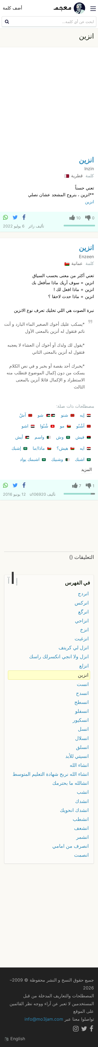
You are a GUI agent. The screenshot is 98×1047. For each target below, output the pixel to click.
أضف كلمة (12, 8)
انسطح (81, 702)
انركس (82, 603)
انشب (83, 792)
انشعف (81, 828)
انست (83, 684)
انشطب (81, 819)
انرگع (83, 612)
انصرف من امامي (70, 846)
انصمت (81, 855)
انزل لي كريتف (74, 647)
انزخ (84, 629)
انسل (83, 729)
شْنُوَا (45, 426)
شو (41, 415)
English (17, 1038)
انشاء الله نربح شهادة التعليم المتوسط (51, 774)
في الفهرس (77, 582)
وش (60, 437)
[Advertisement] (49, 103)
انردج (83, 593)
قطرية (76, 175)
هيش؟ (63, 448)
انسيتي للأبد (77, 756)
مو (63, 426)
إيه (83, 415)
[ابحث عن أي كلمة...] (6, 21)
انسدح (82, 693)
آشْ (23, 415)
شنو (65, 415)
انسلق (82, 747)
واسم (40, 437)
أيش (19, 437)
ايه (83, 448)
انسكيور (81, 720)
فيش (80, 437)
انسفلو (82, 711)
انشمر (82, 837)
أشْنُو (81, 426)
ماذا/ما (39, 448)
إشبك (16, 448)
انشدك (82, 801)
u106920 (38, 494)
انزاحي (82, 621)
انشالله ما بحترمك (70, 783)
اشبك (80, 459)
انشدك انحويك (74, 810)
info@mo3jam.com (43, 1019)
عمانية (76, 263)
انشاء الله (79, 765)
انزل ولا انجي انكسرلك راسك (59, 656)
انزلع (84, 666)
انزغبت (82, 638)
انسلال (82, 738)
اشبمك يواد (30, 459)
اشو (26, 426)
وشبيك (58, 459)
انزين (86, 160)
